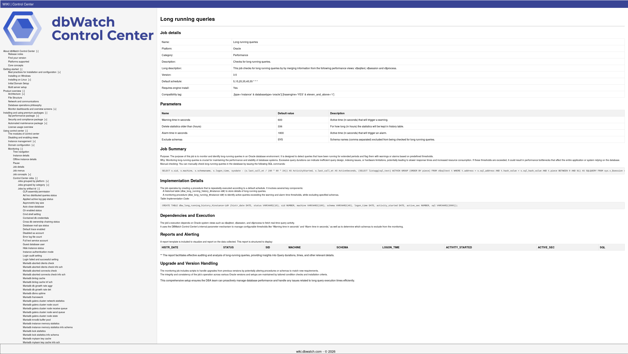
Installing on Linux (17, 79)
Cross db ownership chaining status (41, 221)
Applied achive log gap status (38, 199)
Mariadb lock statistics (34, 331)
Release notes (15, 54)
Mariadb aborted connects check (40, 270)
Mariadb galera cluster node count (40, 304)
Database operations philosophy (25, 105)
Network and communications (23, 101)
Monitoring (13, 148)
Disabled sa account (33, 233)
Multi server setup (17, 87)
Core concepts (15, 65)
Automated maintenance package (25, 123)
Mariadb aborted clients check (38, 263)
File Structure (15, 97)
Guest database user (34, 244)
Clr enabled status (32, 210)
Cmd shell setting (32, 214)
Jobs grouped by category (31, 184)
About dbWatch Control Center (19, 51)
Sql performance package (21, 115)
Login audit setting (32, 255)
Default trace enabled (34, 229)
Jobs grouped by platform (31, 181)
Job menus (19, 170)
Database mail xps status (36, 225)
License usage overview (20, 126)
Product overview (12, 90)
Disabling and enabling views (23, 137)
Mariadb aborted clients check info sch (43, 266)
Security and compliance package (25, 119)
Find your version (17, 57)
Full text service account (35, 240)
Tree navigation (21, 151)
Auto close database (33, 206)
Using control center (13, 130)
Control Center (23, 4)
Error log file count (32, 236)
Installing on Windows (19, 75)
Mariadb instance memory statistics (41, 323)
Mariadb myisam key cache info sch (41, 342)
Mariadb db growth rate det (37, 289)
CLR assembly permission (36, 191)
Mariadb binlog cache (34, 278)
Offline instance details (24, 159)
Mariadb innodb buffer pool (37, 319)
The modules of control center (23, 133)
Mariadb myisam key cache (37, 338)
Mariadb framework (33, 297)
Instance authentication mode (38, 251)
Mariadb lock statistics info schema (41, 334)
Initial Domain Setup (18, 83)
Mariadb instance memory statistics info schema (48, 327)
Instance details (21, 155)
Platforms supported (18, 61)
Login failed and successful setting (40, 259)
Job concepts (20, 174)
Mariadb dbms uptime (34, 293)
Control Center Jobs (23, 178)
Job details (18, 166)
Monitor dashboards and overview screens (30, 108)
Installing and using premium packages (23, 112)
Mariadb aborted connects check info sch (44, 274)
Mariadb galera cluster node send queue (44, 312)
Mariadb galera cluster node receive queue (45, 308)
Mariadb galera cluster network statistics (43, 300)
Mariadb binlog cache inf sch (37, 282)
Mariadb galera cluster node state (40, 315)
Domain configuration (19, 145)
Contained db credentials (36, 217)
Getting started (11, 69)
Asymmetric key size (33, 202)
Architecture (14, 93)
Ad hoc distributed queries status (40, 195)
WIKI (6, 4)
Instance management (19, 141)
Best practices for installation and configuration (32, 72)
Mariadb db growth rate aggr (37, 285)
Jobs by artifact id (27, 188)
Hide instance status (33, 248)
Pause (16, 163)
